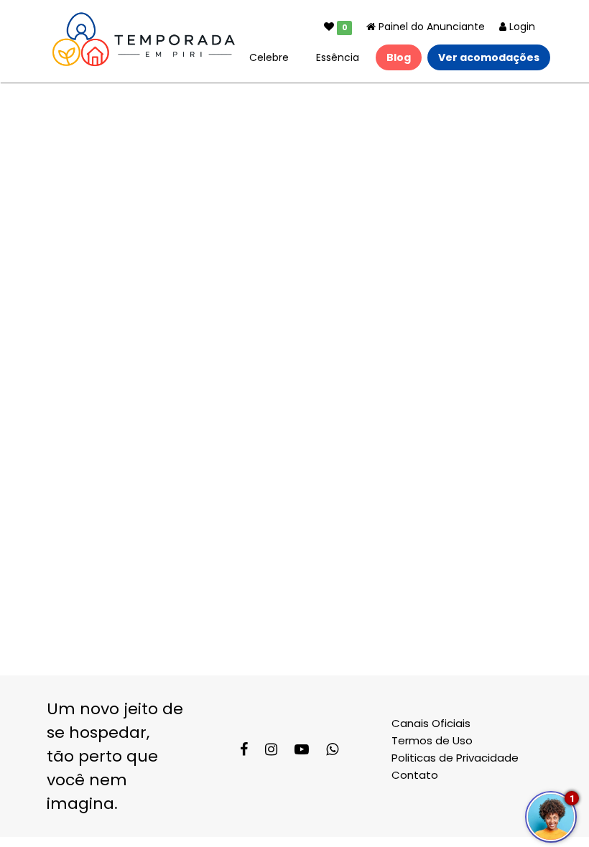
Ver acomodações (488, 57)
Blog (398, 57)
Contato (414, 774)
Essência (337, 57)
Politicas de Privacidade (455, 757)
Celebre (269, 57)
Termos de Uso (432, 740)
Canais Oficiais (430, 723)
